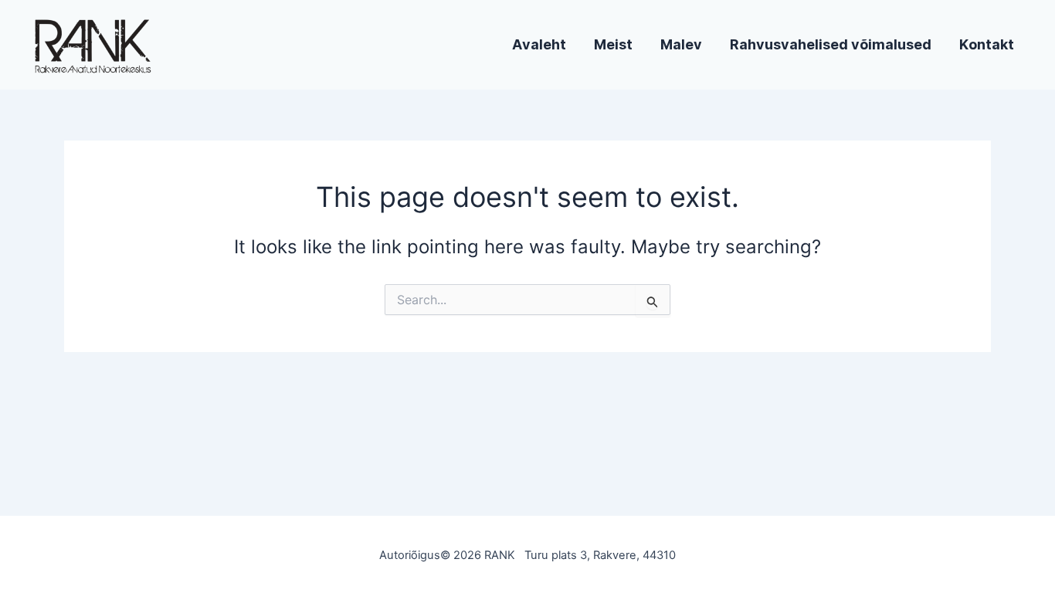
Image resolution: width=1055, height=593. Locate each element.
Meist (613, 45)
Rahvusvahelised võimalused (830, 45)
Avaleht (539, 45)
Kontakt (986, 45)
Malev (681, 45)
